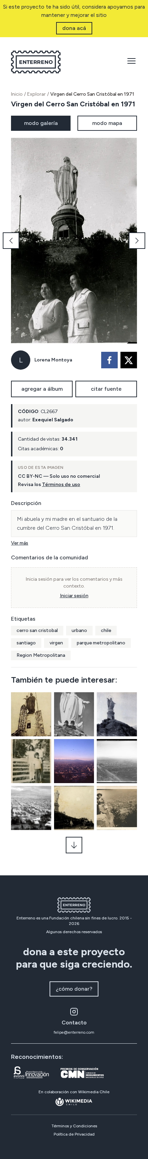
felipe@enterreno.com (74, 1032)
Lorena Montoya (53, 360)
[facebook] (109, 360)
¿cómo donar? (74, 989)
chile (106, 630)
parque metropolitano (101, 643)
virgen (56, 643)
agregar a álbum (42, 389)
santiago (26, 643)
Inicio (17, 94)
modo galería (41, 123)
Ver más (19, 543)
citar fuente (106, 389)
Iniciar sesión (74, 596)
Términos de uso (61, 484)
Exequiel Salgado (52, 420)
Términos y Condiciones (74, 1126)
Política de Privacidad (74, 1134)
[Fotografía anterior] (11, 240)
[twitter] (128, 360)
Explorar (36, 94)
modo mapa (107, 123)
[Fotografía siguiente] (137, 240)
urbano (79, 630)
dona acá (74, 28)
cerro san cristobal (37, 630)
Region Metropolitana (41, 655)
